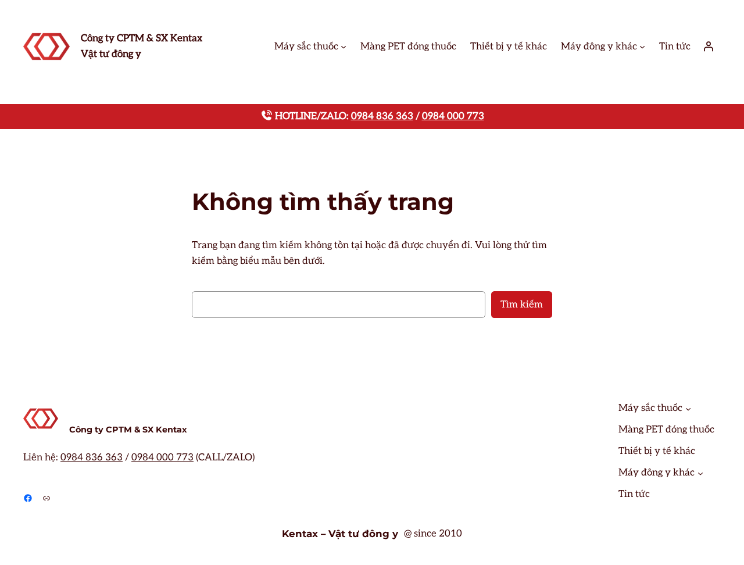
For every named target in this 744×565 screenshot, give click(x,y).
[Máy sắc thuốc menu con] (343, 46)
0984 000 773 (453, 116)
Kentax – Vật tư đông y (340, 533)
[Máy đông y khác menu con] (642, 46)
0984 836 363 (382, 116)
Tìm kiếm (521, 304)
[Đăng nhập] (708, 46)
